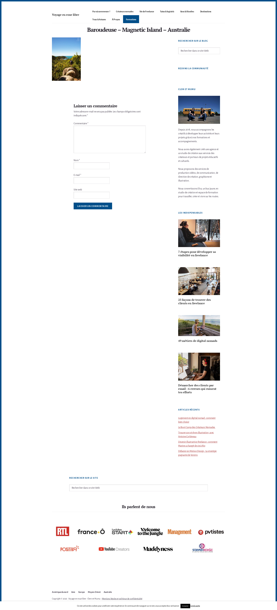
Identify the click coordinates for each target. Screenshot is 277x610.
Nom (77, 160)
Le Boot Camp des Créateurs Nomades (196, 427)
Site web (78, 189)
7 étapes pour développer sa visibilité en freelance (197, 253)
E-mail (77, 175)
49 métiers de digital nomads (197, 341)
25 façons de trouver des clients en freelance (194, 301)
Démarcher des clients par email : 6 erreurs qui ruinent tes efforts (197, 388)
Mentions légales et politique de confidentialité (122, 599)
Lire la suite (195, 606)
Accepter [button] (185, 606)
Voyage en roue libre (65, 15)
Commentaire (81, 123)
